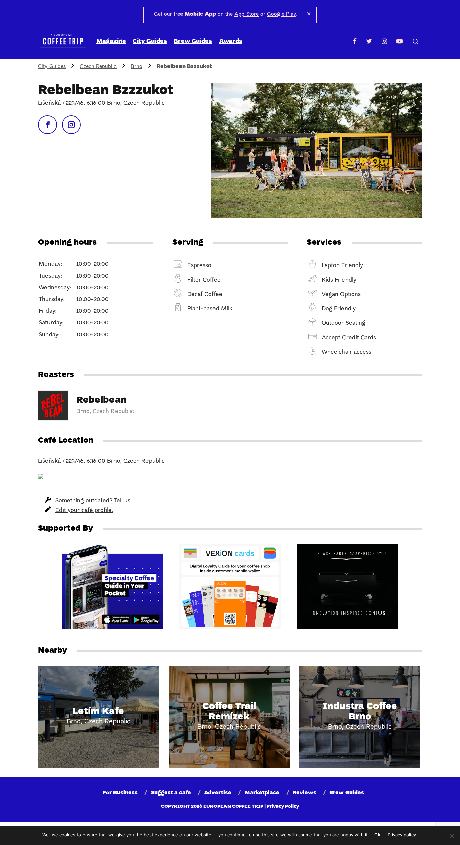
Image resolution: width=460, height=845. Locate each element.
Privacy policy (402, 834)
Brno (136, 66)
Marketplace (262, 793)
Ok (377, 834)
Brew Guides (193, 41)
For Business (120, 793)
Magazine (111, 41)
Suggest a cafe (171, 793)
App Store (246, 14)
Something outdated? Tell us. (93, 501)
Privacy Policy (283, 806)
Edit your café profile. (84, 510)
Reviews (304, 793)
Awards (230, 41)
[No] (451, 835)
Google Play (281, 14)
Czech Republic (98, 66)
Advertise (217, 793)
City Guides (150, 41)
